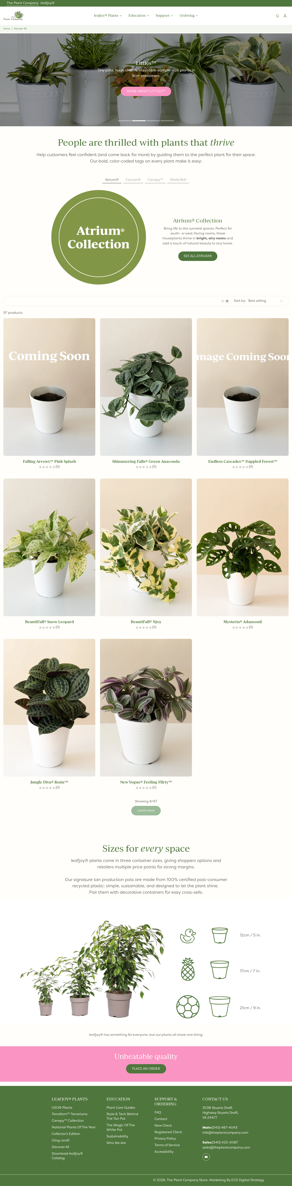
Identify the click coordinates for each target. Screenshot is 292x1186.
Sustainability (117, 1136)
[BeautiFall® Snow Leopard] (49, 547)
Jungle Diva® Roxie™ (49, 782)
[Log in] (285, 16)
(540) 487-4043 (224, 1127)
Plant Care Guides (120, 1107)
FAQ (157, 1112)
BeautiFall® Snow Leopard (49, 622)
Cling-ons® (60, 1140)
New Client (163, 1125)
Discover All (60, 1147)
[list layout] (223, 301)
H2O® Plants (62, 1107)
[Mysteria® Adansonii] (243, 547)
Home (6, 29)
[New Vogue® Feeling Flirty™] (146, 708)
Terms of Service (167, 1145)
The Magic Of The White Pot (120, 1127)
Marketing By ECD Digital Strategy (236, 1180)
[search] (277, 15)
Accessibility (164, 1151)
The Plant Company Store (187, 1180)
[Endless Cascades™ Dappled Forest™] (243, 387)
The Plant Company (23, 3)
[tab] (124, 121)
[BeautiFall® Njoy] (146, 547)
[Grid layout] (227, 301)
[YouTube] (206, 1157)
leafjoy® (47, 3)
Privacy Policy (165, 1138)
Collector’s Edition (66, 1134)
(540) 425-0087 (225, 1142)
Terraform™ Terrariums (69, 1114)
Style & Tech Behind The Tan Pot (122, 1116)
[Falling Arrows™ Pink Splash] (49, 387)
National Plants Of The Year (74, 1127)
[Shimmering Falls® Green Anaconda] (146, 387)
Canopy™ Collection (68, 1120)
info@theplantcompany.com (225, 1132)
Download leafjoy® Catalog (67, 1156)
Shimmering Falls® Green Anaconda (146, 461)
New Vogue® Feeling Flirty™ (146, 782)
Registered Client (168, 1132)
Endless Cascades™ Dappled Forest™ (242, 461)
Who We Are (116, 1143)
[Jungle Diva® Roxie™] (49, 708)
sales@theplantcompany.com (226, 1147)
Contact (160, 1119)
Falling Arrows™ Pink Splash (49, 461)
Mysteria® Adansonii (242, 622)
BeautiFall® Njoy (146, 622)
